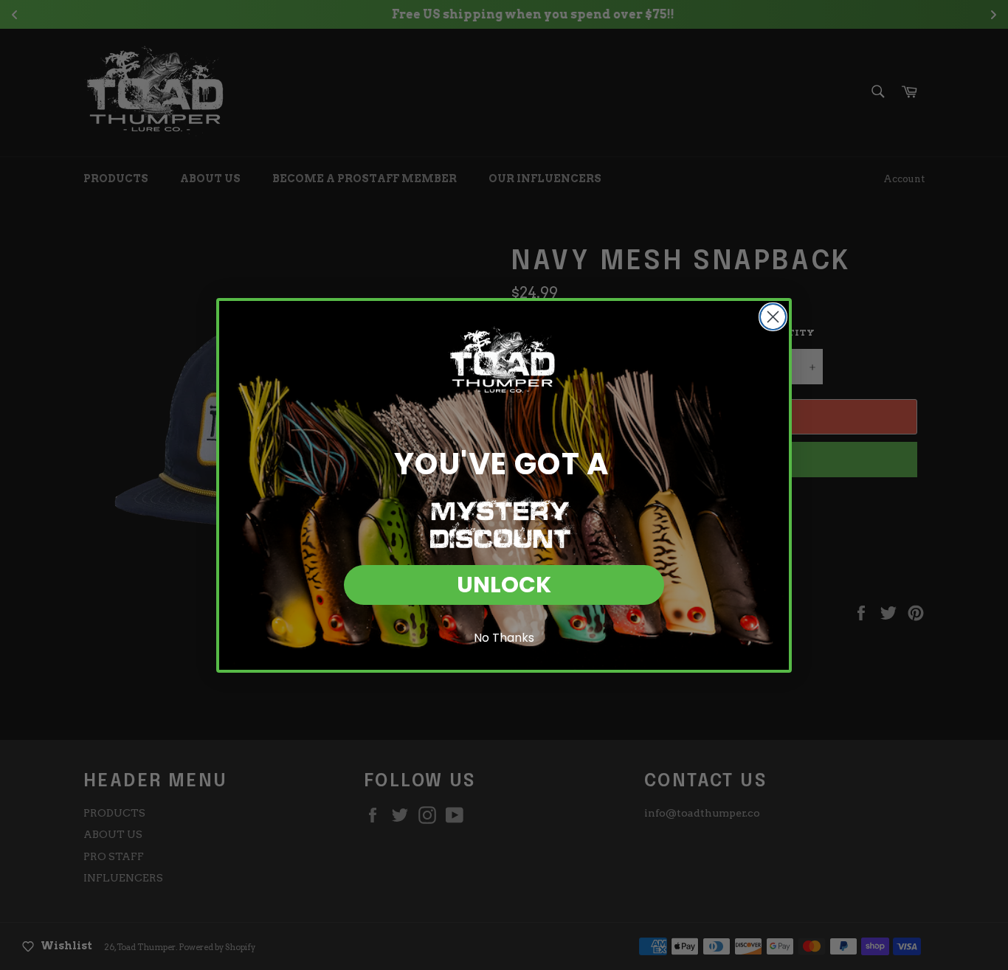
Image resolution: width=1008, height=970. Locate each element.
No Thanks (504, 637)
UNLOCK (504, 584)
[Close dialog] (773, 317)
